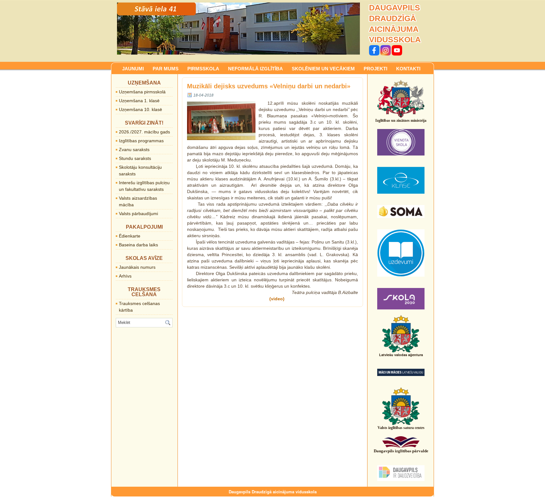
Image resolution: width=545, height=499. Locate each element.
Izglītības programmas (141, 140)
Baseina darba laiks (138, 244)
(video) (276, 298)
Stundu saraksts (135, 158)
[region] (238, 29)
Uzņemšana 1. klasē (139, 100)
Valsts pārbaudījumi (138, 213)
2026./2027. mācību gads (144, 131)
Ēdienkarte (129, 235)
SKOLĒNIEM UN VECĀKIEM (323, 68)
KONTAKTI (408, 68)
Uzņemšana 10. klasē (140, 109)
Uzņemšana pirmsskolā (142, 91)
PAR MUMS (166, 68)
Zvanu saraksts (134, 149)
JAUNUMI (133, 68)
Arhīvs (125, 276)
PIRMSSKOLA (203, 68)
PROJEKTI (375, 68)
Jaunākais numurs (137, 267)
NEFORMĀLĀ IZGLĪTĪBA (255, 68)
